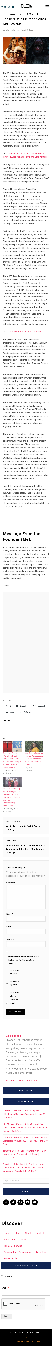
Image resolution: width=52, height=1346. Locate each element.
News (23, 1239)
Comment (11, 883)
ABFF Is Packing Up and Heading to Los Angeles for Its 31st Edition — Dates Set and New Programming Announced (12, 797)
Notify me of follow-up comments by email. (14, 977)
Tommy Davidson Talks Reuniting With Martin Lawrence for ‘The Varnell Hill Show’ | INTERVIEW (24, 1154)
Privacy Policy (11, 1258)
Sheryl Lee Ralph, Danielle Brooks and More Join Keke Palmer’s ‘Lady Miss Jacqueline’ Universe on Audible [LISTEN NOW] (24, 1168)
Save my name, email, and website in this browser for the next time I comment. (23, 960)
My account (10, 1239)
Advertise (41, 1252)
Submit (7, 1316)
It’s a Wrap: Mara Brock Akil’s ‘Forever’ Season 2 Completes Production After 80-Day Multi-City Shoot (26, 1141)
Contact (40, 1233)
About (28, 1233)
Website (10, 939)
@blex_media (13, 1035)
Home (7, 1233)
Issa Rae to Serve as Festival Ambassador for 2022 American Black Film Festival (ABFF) (34, 759)
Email (9, 927)
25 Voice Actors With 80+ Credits (25, 331)
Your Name (7, 1276)
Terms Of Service (13, 1246)
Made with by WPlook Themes (26, 1342)
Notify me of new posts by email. (14, 998)
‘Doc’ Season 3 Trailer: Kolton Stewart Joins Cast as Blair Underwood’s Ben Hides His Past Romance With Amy (25, 1128)
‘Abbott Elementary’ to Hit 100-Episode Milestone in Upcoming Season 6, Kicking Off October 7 (24, 1114)
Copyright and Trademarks (17, 1252)
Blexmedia (10, 30)
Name (9, 914)
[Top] (26, 1337)
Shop (17, 1233)
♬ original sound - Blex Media (22, 1080)
